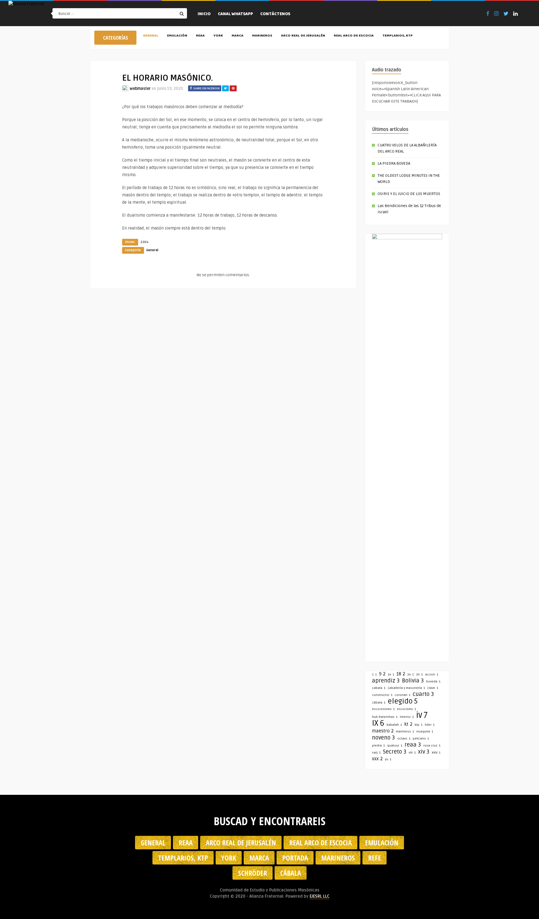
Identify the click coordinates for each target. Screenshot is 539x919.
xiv (424, 752)
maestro (383, 731)
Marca (237, 36)
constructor (382, 695)
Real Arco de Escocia (354, 36)
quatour (394, 745)
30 (419, 674)
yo (388, 759)
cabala (378, 688)
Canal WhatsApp (235, 14)
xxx (377, 759)
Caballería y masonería (406, 688)
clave (432, 688)
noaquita (424, 731)
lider (430, 725)
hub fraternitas (385, 717)
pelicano (421, 738)
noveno (383, 738)
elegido (403, 701)
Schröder (252, 873)
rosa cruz (431, 745)
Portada (295, 858)
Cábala (378, 702)
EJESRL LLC (320, 896)
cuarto (423, 694)
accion (431, 674)
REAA (200, 36)
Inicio (204, 14)
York (218, 36)
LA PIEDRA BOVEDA (394, 163)
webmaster (140, 88)
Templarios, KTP (397, 36)
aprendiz (386, 681)
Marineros (262, 36)
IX (378, 723)
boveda (433, 681)
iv (422, 715)
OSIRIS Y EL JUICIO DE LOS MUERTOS (409, 193)
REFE (374, 858)
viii (412, 752)
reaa (413, 745)
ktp (418, 725)
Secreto (394, 752)
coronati (402, 695)
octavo (403, 738)
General (150, 36)
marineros (405, 731)
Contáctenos (275, 14)
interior (407, 717)
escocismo (406, 709)
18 (400, 674)
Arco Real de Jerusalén (303, 36)
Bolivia (413, 681)
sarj (376, 752)
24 (410, 674)
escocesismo (383, 709)
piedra (378, 745)
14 (391, 674)
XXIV (436, 752)
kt (408, 724)
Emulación (177, 36)
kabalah (394, 725)
